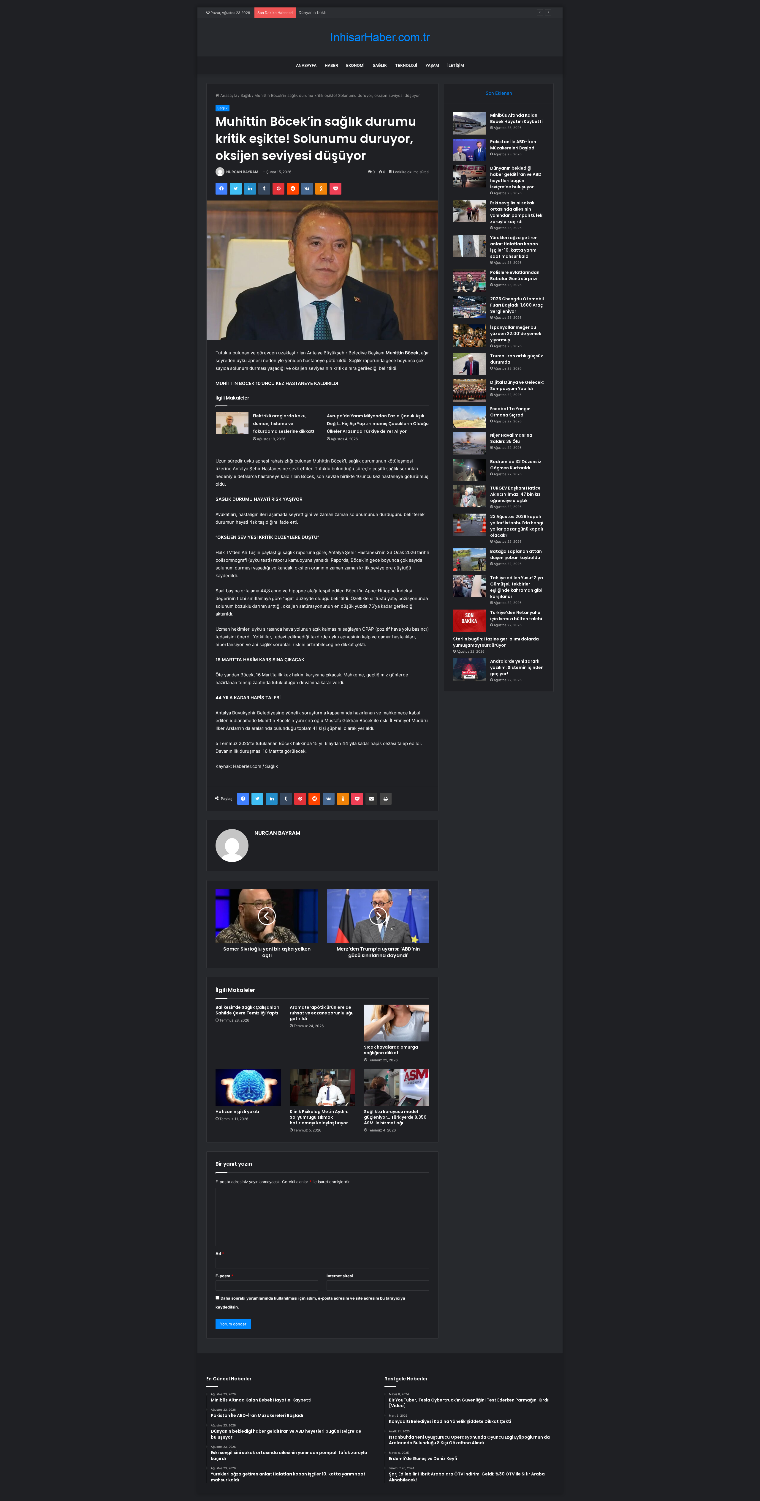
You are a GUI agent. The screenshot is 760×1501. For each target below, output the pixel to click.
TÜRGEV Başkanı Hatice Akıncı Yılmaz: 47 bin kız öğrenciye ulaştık (515, 494)
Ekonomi (355, 65)
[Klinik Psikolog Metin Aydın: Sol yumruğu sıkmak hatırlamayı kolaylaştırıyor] (322, 1087)
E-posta (224, 1275)
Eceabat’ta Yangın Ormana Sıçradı (510, 412)
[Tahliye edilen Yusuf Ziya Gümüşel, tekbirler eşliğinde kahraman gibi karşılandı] (469, 586)
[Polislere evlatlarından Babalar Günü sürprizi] (469, 280)
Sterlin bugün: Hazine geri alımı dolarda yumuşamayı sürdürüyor (496, 642)
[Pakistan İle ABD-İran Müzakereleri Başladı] (469, 150)
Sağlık (380, 65)
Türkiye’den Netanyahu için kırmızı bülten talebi (516, 616)
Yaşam (432, 65)
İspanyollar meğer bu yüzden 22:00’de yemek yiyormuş (515, 333)
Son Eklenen (499, 93)
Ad (220, 1253)
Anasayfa (306, 65)
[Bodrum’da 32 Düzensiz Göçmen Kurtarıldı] (469, 470)
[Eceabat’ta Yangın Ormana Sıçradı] (469, 417)
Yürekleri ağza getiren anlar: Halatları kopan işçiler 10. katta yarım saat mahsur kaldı (514, 247)
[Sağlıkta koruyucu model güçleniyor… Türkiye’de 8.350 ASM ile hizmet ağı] (396, 1087)
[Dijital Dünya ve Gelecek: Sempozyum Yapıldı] (469, 390)
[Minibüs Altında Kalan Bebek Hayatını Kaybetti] (469, 123)
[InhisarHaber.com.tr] (380, 37)
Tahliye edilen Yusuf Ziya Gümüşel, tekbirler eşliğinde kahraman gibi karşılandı (516, 587)
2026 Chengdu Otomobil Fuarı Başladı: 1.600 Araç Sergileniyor (517, 305)
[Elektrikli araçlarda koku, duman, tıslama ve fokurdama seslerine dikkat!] (232, 423)
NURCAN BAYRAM (242, 172)
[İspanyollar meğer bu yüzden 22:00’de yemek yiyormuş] (469, 335)
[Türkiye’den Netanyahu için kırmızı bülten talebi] (469, 621)
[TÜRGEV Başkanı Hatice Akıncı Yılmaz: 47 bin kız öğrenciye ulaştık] (469, 496)
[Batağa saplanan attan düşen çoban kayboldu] (469, 559)
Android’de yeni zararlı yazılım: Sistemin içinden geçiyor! (517, 667)
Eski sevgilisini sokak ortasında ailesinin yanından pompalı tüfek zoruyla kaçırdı (516, 212)
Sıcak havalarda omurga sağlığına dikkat (391, 1050)
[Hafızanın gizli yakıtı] (248, 1087)
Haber (331, 65)
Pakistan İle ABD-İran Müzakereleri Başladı (513, 145)
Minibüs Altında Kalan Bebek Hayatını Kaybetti (516, 118)
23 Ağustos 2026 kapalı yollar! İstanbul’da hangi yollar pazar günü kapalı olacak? (516, 526)
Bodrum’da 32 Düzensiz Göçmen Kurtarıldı (515, 465)
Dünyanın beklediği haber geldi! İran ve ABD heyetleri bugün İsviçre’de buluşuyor (373, 12)
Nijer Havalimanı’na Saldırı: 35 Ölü (511, 438)
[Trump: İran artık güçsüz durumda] (469, 364)
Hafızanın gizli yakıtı (237, 1112)
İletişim (455, 65)
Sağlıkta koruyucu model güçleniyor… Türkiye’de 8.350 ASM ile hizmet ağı (395, 1117)
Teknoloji (406, 65)
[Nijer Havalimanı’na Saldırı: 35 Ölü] (469, 443)
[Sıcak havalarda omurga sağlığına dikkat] (396, 1023)
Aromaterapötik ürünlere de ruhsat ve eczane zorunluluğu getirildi (322, 1013)
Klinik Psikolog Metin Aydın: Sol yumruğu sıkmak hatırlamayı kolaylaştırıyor (319, 1117)
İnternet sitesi (340, 1275)
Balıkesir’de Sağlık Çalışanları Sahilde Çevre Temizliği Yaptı (247, 1010)
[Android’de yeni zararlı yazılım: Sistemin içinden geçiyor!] (469, 669)
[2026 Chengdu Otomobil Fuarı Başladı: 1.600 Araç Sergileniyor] (469, 307)
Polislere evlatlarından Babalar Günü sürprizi (514, 275)
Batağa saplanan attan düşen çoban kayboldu (516, 554)
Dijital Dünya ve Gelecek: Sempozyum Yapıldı (517, 385)
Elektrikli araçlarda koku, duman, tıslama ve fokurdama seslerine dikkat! (283, 423)
